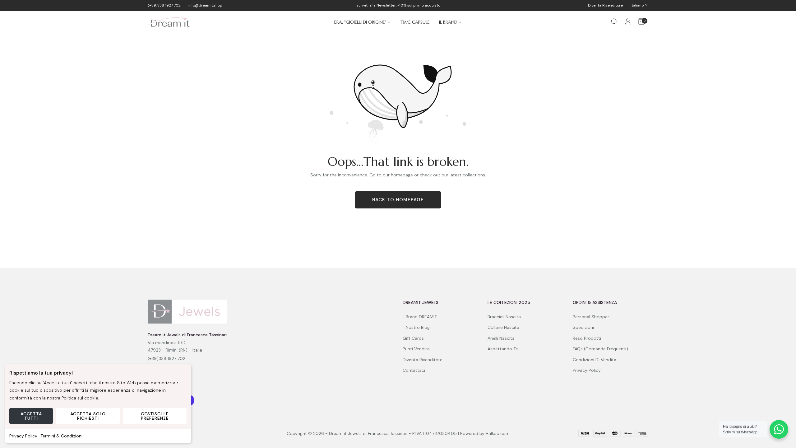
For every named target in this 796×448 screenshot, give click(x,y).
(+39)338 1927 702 (166, 358)
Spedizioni (583, 327)
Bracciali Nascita (504, 317)
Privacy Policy (23, 436)
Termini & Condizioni (61, 436)
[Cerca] (614, 22)
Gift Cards (413, 338)
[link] (363, 22)
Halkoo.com (498, 433)
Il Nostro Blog (416, 327)
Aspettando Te (503, 349)
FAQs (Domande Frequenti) (600, 349)
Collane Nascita (503, 327)
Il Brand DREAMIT (420, 317)
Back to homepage (398, 200)
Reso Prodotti (587, 338)
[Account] (628, 23)
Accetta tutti (31, 416)
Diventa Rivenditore (422, 359)
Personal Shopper (591, 317)
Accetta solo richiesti (88, 416)
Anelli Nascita (501, 338)
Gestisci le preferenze (155, 416)
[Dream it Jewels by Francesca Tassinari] (169, 22)
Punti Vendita (416, 349)
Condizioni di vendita (594, 359)
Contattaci (414, 370)
